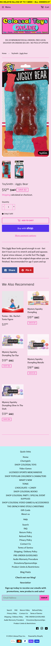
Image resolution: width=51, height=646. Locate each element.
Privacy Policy (25, 540)
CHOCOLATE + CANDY (25, 488)
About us (25, 514)
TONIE (25, 484)
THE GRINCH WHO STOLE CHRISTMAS (25, 506)
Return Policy (25, 532)
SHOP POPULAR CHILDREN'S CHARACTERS (25, 476)
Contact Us (25, 544)
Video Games (25, 468)
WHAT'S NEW (25, 480)
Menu (8, 7)
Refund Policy (25, 536)
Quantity (5, 202)
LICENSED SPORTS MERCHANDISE (25, 472)
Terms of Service (25, 547)
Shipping (6, 195)
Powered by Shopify (35, 636)
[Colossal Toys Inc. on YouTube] (46, 628)
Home (4, 53)
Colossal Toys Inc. (19, 636)
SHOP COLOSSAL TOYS (25, 464)
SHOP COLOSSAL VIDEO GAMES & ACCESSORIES (25, 502)
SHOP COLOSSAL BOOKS (26, 491)
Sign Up (44, 598)
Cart (46, 7)
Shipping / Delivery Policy (25, 551)
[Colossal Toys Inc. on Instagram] (42, 628)
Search (25, 524)
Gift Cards (25, 510)
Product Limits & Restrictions (25, 567)
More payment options (25, 235)
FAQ (25, 528)
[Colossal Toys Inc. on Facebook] (37, 628)
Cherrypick (25, 461)
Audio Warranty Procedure (25, 559)
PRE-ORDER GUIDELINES (25, 555)
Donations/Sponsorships (25, 563)
